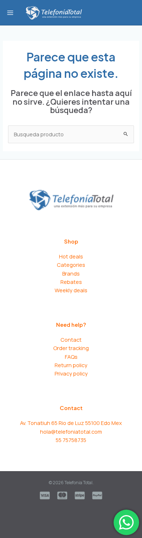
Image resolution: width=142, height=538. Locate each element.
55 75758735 (71, 439)
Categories (71, 264)
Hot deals (71, 256)
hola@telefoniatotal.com (71, 431)
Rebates (71, 281)
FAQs (71, 356)
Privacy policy (71, 373)
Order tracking (71, 348)
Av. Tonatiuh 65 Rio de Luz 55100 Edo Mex (71, 422)
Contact (71, 339)
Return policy (71, 365)
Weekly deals (71, 290)
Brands (71, 273)
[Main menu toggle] (10, 12)
